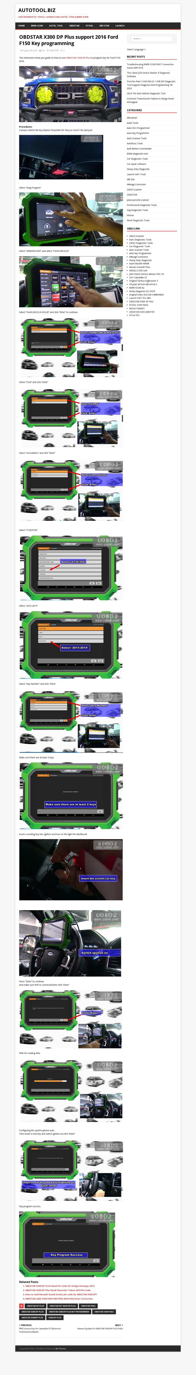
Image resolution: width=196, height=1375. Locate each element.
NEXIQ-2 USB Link (138, 270)
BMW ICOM (37, 25)
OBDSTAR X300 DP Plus (78, 57)
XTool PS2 (134, 315)
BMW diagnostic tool (137, 153)
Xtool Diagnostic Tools (138, 220)
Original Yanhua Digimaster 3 (143, 280)
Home (21, 25)
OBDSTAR (74, 25)
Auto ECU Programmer (138, 128)
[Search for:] (151, 38)
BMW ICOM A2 (136, 287)
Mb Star (131, 179)
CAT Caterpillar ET (138, 277)
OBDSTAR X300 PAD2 (104, 1311)
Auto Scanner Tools (137, 138)
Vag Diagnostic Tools (137, 210)
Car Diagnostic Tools (137, 158)
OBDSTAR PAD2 (88, 1306)
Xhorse (130, 215)
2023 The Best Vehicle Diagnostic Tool (146, 93)
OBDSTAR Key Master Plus (63, 1306)
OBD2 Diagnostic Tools (141, 242)
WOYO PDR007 (137, 308)
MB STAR (104, 25)
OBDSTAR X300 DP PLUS (32, 1311)
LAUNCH (119, 25)
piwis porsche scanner (138, 199)
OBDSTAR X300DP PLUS (32, 1317)
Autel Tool (56, 25)
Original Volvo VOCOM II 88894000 (146, 294)
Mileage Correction (136, 184)
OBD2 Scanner (134, 189)
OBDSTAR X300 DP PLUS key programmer (69, 1311)
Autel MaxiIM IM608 (139, 263)
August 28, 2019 (30, 50)
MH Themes (61, 1348)
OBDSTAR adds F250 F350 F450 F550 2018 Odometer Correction (59, 1298)
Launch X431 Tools (136, 174)
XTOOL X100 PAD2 (138, 304)
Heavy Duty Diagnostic (138, 169)
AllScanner (132, 117)
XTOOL (89, 25)
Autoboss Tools (135, 143)
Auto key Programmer (138, 133)
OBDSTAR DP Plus (35, 1306)
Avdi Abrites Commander (139, 148)
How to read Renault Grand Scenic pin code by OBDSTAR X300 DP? (61, 1294)
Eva (43, 50)
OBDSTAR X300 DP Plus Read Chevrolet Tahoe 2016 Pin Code (58, 1290)
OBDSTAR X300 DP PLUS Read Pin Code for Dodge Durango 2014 (59, 1285)
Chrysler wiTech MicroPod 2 (143, 284)
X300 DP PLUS (55, 1317)
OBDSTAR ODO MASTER (141, 311)
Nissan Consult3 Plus (139, 267)
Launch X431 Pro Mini (140, 298)
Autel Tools (132, 122)
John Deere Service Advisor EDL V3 (146, 274)
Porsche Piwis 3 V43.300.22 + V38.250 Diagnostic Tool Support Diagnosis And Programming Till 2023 (151, 85)
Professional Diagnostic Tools (142, 205)
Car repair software (136, 163)
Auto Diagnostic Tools (140, 239)
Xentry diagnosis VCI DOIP (142, 291)
